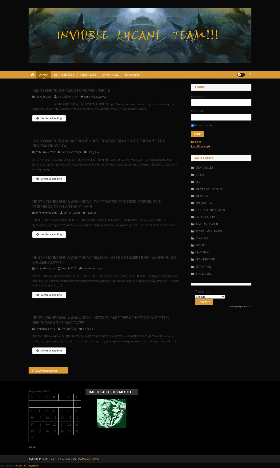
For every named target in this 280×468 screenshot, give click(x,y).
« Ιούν (32, 447)
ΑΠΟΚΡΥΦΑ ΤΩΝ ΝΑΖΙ (208, 188)
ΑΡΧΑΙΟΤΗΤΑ (203, 203)
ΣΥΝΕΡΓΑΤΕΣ (110, 74)
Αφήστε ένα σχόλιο (95, 96)
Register (196, 141)
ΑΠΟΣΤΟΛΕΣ (88, 74)
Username (197, 96)
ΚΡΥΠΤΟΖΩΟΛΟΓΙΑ (206, 224)
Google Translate (244, 307)
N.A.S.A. (200, 174)
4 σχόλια (91, 212)
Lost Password (200, 146)
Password (197, 111)
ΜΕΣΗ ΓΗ (200, 245)
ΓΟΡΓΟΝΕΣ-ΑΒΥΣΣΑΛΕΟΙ (210, 210)
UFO (197, 181)
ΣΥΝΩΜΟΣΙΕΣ (203, 273)
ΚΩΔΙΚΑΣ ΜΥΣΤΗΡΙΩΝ (208, 231)
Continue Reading (51, 118)
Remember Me (203, 125)
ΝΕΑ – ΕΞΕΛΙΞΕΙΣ (64, 74)
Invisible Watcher (68, 96)
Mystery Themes (91, 459)
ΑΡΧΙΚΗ (43, 74)
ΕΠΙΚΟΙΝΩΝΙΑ (132, 74)
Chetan (19, 466)
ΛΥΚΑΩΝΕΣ (202, 238)
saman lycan (71, 212)
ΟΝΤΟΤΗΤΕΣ (203, 266)
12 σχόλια (93, 152)
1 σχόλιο (88, 329)
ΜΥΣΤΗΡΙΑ (202, 252)
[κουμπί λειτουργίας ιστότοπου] (241, 75)
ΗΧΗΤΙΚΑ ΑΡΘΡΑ (205, 217)
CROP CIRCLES (204, 167)
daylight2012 (69, 268)
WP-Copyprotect (31, 466)
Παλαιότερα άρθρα (45, 370)
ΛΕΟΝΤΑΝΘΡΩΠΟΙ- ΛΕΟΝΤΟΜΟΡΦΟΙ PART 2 (71, 90)
